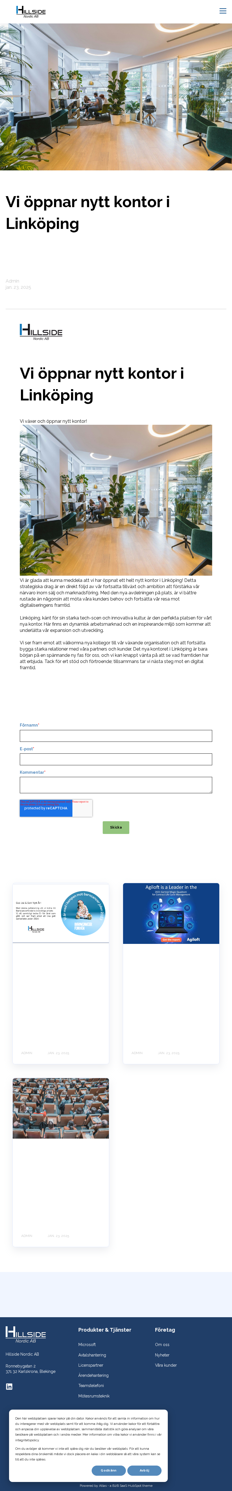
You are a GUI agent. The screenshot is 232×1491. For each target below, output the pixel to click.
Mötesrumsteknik (93, 1396)
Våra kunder (166, 1365)
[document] (116, 699)
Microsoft (87, 1344)
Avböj (144, 1470)
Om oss (162, 1344)
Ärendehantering (93, 1375)
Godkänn (108, 1470)
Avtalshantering (92, 1355)
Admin (12, 281)
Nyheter (162, 1355)
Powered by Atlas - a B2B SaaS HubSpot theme (116, 1486)
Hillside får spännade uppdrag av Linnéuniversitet (60, 1165)
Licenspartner (90, 1365)
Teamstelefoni (91, 1385)
